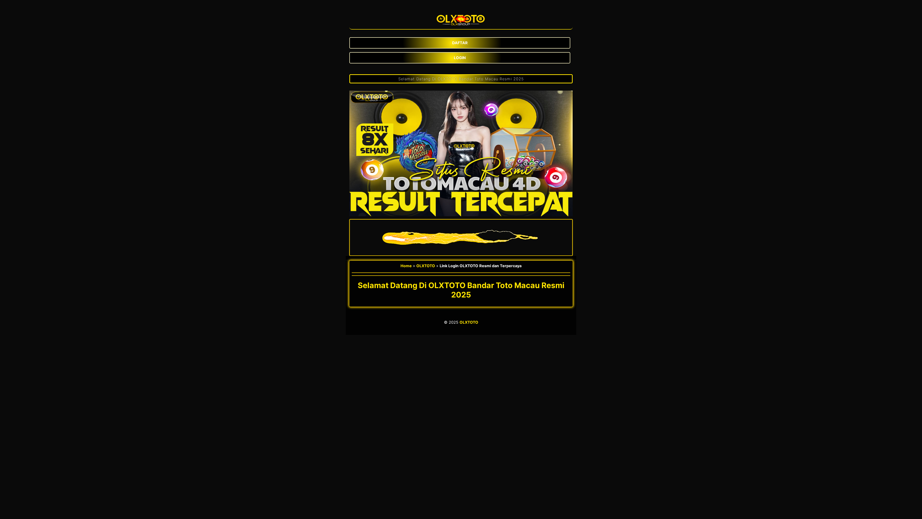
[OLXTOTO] (461, 18)
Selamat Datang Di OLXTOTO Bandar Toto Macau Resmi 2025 (461, 78)
